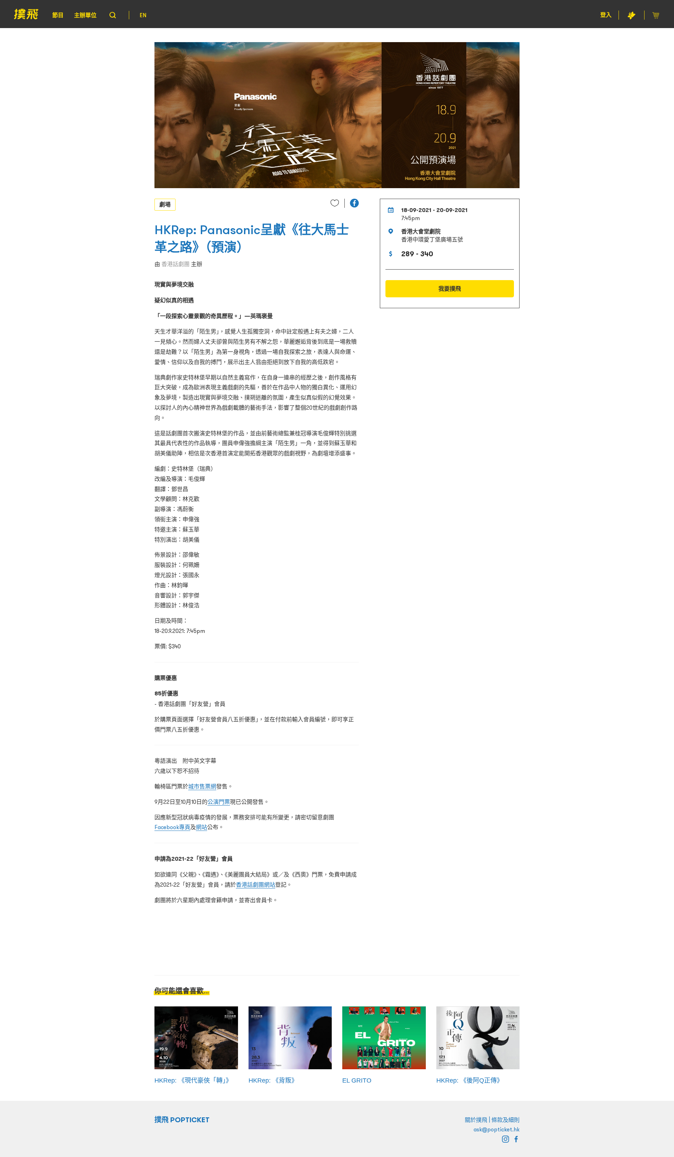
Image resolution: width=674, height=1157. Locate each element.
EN (143, 15)
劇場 (165, 204)
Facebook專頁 (172, 827)
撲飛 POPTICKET (182, 1119)
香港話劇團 (175, 263)
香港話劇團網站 (255, 884)
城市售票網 (202, 786)
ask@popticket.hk (497, 1129)
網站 (201, 827)
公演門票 (218, 801)
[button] (354, 203)
